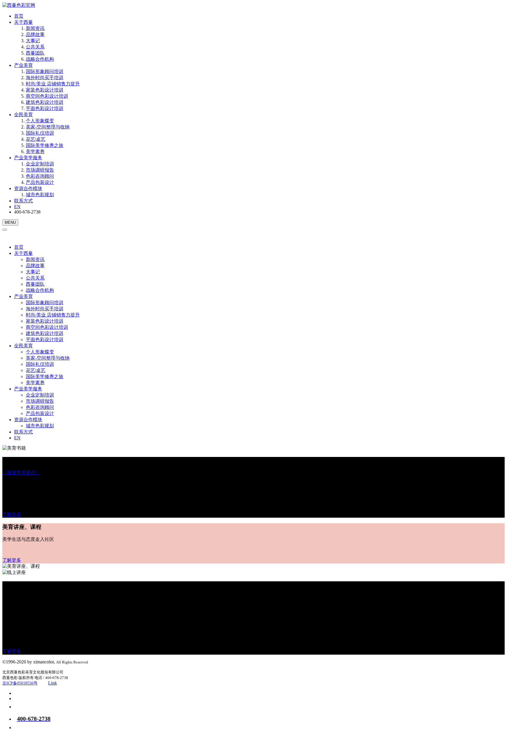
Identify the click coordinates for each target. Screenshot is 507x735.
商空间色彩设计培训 (47, 96)
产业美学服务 (28, 157)
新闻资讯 (35, 28)
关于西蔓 (23, 22)
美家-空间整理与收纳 (48, 126)
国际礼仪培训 (40, 133)
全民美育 (23, 114)
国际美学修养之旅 (44, 145)
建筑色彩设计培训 (44, 102)
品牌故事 (35, 34)
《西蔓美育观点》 (21, 472)
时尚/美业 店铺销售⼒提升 (53, 83)
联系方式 (23, 200)
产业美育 (23, 65)
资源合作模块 (28, 188)
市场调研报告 (40, 169)
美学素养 (35, 151)
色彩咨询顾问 (40, 176)
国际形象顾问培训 (44, 71)
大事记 (33, 40)
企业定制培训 (40, 163)
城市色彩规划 (40, 194)
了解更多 (11, 514)
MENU (10, 222)
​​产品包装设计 (40, 182)
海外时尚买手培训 (44, 77)
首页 (18, 15)
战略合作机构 (40, 59)
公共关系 (35, 46)
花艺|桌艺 (35, 139)
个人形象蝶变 (40, 120)
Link (52, 682)
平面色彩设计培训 (44, 108)
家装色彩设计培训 (44, 89)
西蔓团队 (35, 52)
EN (17, 206)
